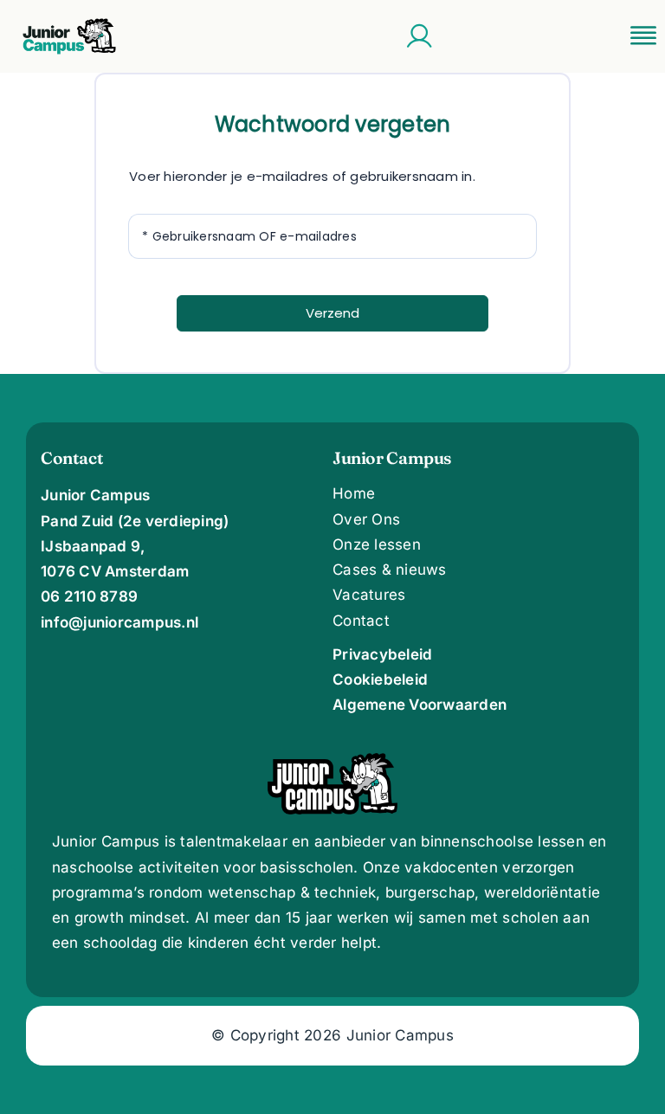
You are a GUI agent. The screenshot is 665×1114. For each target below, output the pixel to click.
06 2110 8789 (89, 596)
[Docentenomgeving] (419, 36)
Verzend (332, 313)
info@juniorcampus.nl (119, 622)
